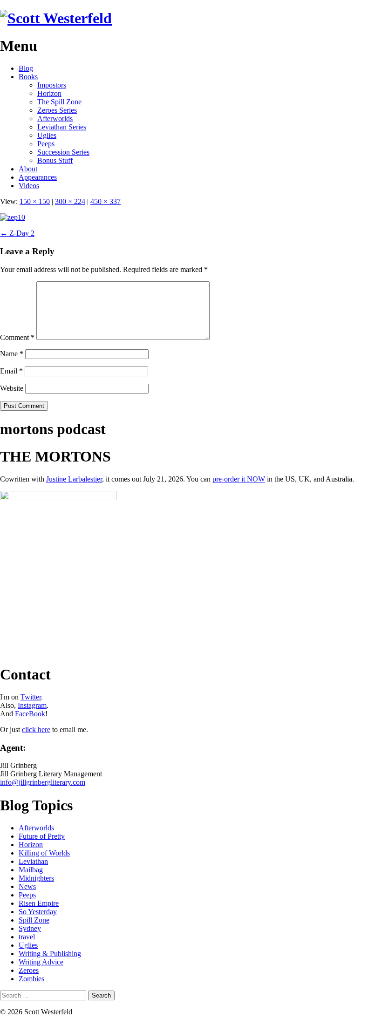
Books (28, 77)
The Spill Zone (59, 102)
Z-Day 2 (17, 233)
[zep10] (12, 217)
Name (11, 354)
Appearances (38, 177)
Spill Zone (34, 920)
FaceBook (30, 714)
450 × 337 (105, 201)
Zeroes (29, 970)
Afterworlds (55, 118)
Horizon (49, 93)
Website (11, 388)
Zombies (31, 979)
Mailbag (31, 870)
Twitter (30, 697)
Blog (26, 68)
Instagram (32, 705)
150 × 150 (35, 201)
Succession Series (63, 152)
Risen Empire (39, 903)
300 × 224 (70, 201)
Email (11, 371)
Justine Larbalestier (74, 479)
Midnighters (36, 878)
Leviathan (33, 861)
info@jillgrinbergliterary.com (42, 782)
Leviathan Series (61, 127)
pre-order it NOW (238, 479)
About (28, 169)
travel (27, 937)
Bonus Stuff (55, 160)
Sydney (30, 928)
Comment (17, 337)
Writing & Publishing (50, 953)
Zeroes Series (57, 110)
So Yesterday (38, 912)
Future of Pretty (42, 836)
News (27, 886)
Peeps (46, 144)
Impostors (51, 85)
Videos (29, 186)
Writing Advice (41, 962)
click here (36, 729)
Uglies (46, 135)
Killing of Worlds (44, 853)
